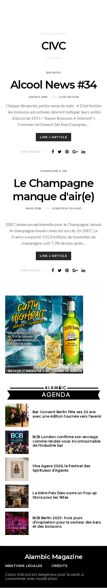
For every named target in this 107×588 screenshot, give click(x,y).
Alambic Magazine (54, 556)
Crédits (59, 566)
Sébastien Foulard (66, 208)
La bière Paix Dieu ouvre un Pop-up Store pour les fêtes (64, 495)
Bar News (53, 72)
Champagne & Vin (53, 171)
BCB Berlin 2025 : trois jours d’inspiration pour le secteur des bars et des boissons (66, 522)
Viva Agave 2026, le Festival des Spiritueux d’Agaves (61, 468)
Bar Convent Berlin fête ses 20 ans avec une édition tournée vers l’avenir (67, 414)
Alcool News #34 (53, 84)
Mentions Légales (23, 566)
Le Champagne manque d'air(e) (54, 189)
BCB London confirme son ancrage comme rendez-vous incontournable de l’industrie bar (66, 441)
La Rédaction (68, 97)
